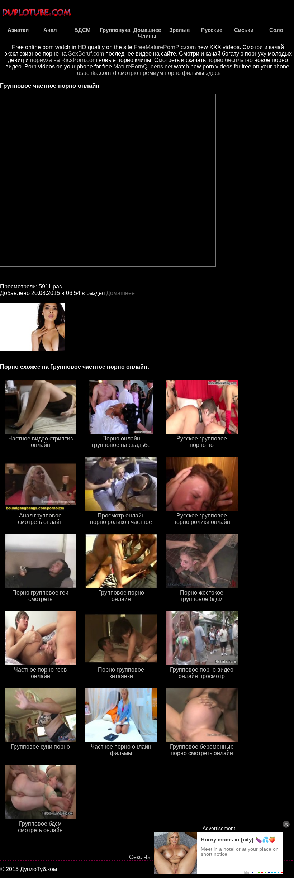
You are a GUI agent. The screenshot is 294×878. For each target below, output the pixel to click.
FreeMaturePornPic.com (165, 47)
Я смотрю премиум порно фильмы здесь (166, 73)
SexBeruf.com (86, 54)
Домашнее (120, 293)
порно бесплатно (230, 60)
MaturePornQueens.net (142, 66)
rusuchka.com (93, 73)
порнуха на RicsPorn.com (63, 60)
